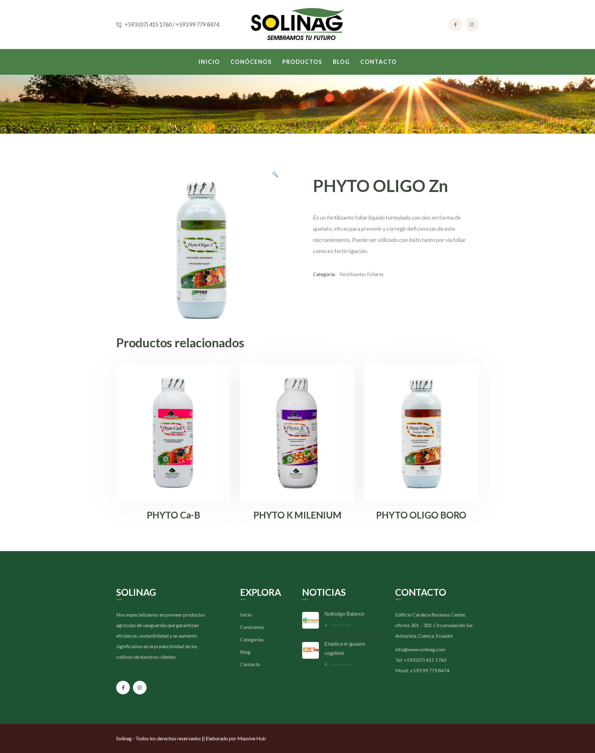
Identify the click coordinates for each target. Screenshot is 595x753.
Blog (245, 652)
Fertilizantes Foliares (362, 274)
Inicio (246, 614)
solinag (341, 625)
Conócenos (252, 627)
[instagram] (140, 687)
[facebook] (123, 687)
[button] (275, 175)
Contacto (250, 664)
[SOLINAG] (297, 24)
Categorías (252, 639)
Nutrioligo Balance (344, 614)
